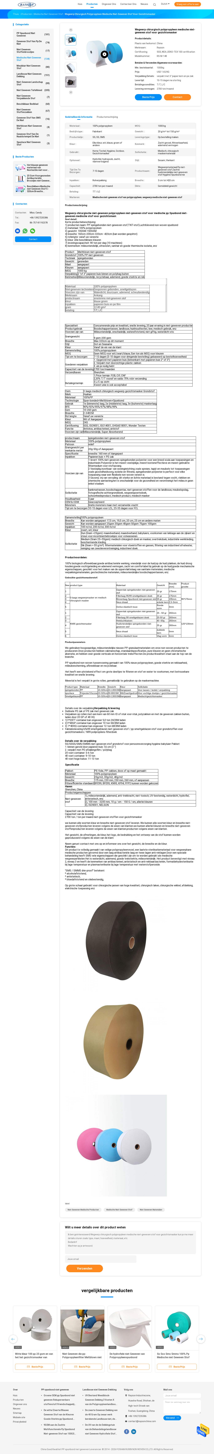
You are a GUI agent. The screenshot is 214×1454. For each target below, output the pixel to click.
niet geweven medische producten (83, 1210)
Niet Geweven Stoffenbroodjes (33, 50)
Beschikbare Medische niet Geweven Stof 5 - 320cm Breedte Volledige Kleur (38, 189)
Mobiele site (19, 1417)
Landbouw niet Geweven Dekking (33, 75)
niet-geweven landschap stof (33, 83)
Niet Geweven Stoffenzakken (33, 110)
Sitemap (17, 1413)
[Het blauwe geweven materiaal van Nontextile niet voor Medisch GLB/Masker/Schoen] (20, 168)
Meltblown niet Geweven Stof (33, 127)
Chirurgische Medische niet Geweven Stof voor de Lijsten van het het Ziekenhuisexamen (34, 1357)
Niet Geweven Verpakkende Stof (33, 97)
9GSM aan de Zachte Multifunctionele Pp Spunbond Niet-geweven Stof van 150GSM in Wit (60, 1430)
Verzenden (84, 1268)
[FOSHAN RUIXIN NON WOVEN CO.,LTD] (27, 4)
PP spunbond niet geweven (33, 34)
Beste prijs (148, 97)
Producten (18, 1400)
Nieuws (16, 1408)
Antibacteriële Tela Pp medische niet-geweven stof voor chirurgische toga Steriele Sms (128, 1357)
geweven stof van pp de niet (33, 42)
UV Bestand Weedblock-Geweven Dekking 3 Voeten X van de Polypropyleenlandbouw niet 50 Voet (101, 1400)
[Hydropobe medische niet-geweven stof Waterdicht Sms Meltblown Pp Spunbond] (82, 1328)
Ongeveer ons (20, 1404)
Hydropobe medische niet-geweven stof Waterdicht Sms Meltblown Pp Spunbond (82, 1357)
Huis (15, 1395)
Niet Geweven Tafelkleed (33, 90)
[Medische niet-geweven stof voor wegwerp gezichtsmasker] (104, 54)
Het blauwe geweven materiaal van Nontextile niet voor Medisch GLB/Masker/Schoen (37, 167)
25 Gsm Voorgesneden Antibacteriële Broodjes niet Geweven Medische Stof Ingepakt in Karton (39, 178)
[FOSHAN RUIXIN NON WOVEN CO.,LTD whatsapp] (25, 230)
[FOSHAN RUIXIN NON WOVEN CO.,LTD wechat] (32, 230)
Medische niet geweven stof (119, 1210)
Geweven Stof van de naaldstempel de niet (33, 135)
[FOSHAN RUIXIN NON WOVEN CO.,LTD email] (17, 230)
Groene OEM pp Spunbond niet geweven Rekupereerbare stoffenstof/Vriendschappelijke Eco (60, 1400)
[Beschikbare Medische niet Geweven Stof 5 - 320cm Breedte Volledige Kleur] (20, 189)
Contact (33, 239)
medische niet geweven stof (33, 58)
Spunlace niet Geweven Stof (33, 143)
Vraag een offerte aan (188, 4)
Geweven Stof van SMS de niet (33, 118)
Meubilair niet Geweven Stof (33, 67)
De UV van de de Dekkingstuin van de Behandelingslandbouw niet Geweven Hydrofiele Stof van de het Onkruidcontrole (100, 1430)
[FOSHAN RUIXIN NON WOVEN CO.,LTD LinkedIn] (133, 1431)
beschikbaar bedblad (33, 104)
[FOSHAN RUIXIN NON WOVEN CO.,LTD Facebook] (126, 1431)
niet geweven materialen (151, 1210)
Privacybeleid (19, 1421)
